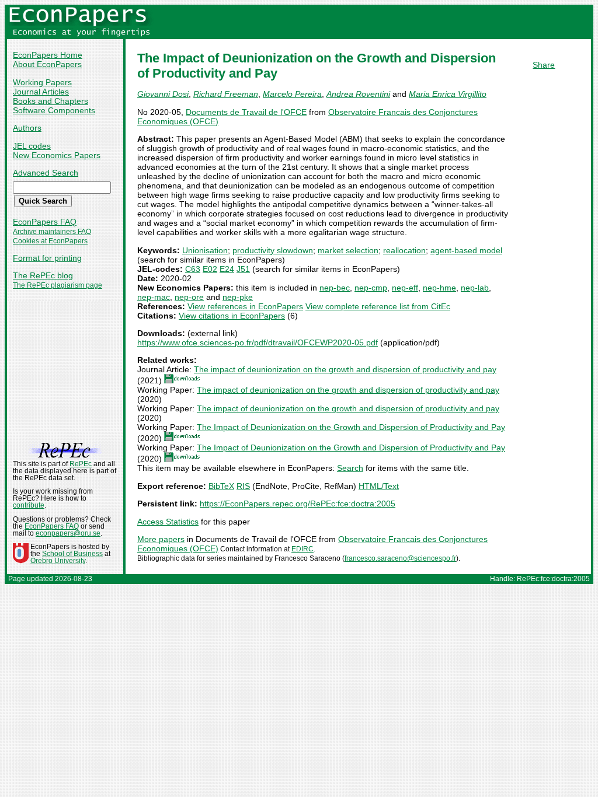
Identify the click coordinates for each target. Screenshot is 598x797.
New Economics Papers (56, 155)
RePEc (80, 463)
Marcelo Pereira (292, 94)
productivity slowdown (272, 250)
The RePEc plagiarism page (57, 285)
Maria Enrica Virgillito (447, 94)
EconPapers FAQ (45, 221)
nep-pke (237, 297)
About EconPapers (47, 64)
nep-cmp (370, 287)
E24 (227, 269)
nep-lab (475, 287)
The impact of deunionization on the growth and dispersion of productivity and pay (345, 369)
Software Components (54, 110)
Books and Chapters (50, 101)
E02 (210, 269)
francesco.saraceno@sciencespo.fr (400, 558)
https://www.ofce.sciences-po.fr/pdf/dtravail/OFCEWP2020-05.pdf (257, 342)
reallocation (404, 250)
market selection (348, 250)
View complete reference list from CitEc (377, 306)
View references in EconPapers (245, 306)
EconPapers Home (47, 55)
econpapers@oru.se (68, 533)
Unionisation (205, 250)
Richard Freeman (225, 94)
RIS (243, 486)
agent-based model (466, 250)
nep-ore (189, 297)
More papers (161, 539)
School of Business (72, 553)
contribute (28, 505)
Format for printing (47, 258)
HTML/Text (379, 486)
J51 (243, 269)
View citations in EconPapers (232, 315)
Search (350, 468)
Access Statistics (168, 521)
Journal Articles (41, 91)
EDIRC (302, 549)
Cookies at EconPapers (50, 240)
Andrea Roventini (358, 94)
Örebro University (57, 560)
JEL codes (32, 146)
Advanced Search (45, 172)
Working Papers (42, 82)
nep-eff (405, 287)
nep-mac (153, 297)
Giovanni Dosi (163, 94)
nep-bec (334, 287)
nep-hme (439, 287)
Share (544, 64)
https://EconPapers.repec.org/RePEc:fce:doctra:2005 (297, 503)
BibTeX (221, 486)
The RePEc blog (43, 275)
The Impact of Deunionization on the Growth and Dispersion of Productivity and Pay (351, 427)
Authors (27, 127)
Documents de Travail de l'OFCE (246, 112)
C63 (192, 269)
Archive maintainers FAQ (52, 231)
